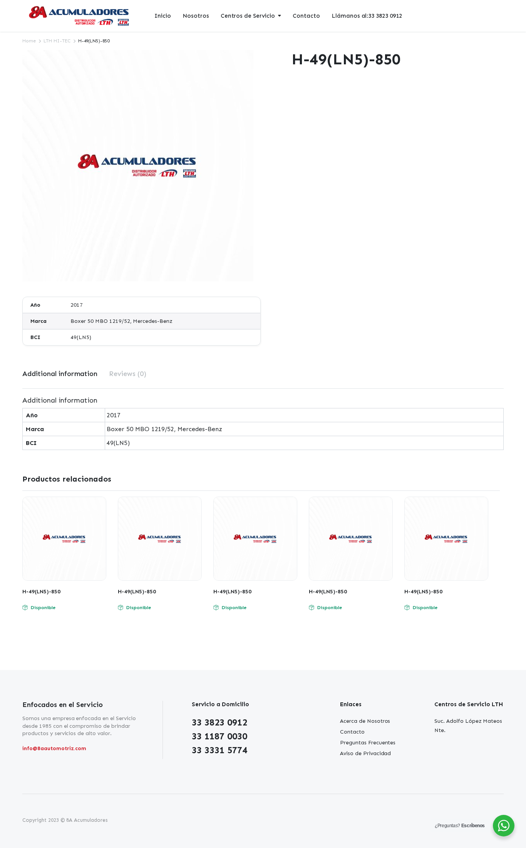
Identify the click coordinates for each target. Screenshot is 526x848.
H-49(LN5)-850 (41, 591)
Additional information (59, 373)
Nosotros (196, 15)
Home (29, 41)
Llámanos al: (367, 15)
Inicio (162, 15)
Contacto (306, 15)
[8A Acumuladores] (79, 16)
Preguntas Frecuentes (367, 742)
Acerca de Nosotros (365, 721)
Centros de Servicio (248, 15)
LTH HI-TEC (57, 41)
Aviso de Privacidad (365, 753)
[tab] (59, 374)
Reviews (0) (127, 373)
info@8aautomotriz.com (54, 748)
